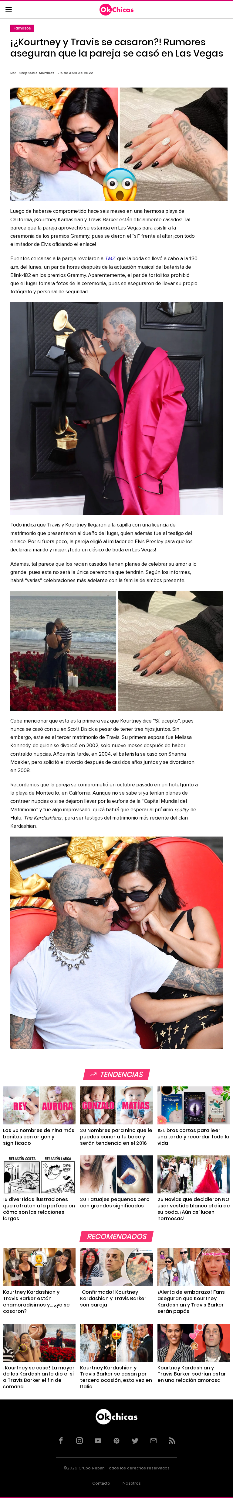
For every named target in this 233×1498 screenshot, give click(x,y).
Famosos (22, 28)
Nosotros (132, 1483)
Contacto (101, 1483)
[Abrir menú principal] (8, 9)
